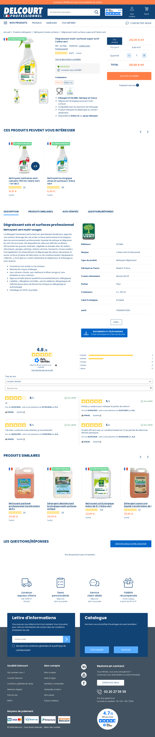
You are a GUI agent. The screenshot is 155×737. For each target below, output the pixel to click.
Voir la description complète (68, 59)
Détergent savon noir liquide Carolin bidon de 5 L (139, 505)
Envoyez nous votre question (130, 543)
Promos (37, 23)
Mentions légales (14, 689)
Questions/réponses (100, 212)
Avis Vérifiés (70, 212)
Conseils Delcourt (15, 678)
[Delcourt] (23, 12)
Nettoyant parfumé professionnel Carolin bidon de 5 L (24, 506)
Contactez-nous (110, 682)
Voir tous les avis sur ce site (42, 370)
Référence (86, 244)
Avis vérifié (71, 398)
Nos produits (18, 22)
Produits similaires (40, 212)
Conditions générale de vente (20, 683)
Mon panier (49, 695)
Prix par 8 (114, 47)
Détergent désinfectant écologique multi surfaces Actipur (61, 506)
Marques (51, 23)
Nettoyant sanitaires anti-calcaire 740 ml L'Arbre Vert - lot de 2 (24, 181)
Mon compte (50, 672)
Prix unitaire (114, 41)
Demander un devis (52, 689)
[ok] (66, 639)
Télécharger (96, 650)
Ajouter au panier (129, 76)
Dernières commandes (54, 683)
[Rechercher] (96, 12)
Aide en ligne (50, 678)
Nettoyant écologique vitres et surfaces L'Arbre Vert (61, 181)
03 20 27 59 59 (114, 691)
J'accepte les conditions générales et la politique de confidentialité (41, 648)
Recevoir (125, 650)
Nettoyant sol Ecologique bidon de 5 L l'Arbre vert (100, 505)
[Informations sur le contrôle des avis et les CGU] (56, 365)
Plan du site (12, 695)
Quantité (114, 56)
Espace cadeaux (51, 700)
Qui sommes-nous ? (16, 672)
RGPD (9, 700)
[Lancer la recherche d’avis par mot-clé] (151, 388)
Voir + (116, 322)
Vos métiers (69, 23)
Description (11, 212)
